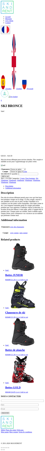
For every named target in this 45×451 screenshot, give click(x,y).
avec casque (14, 233)
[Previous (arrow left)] (2, 449)
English (19, 89)
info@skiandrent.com (8, 436)
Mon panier (5, 432)
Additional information (13, 188)
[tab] (24, 186)
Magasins (8, 19)
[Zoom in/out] (8, 447)
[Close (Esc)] (2, 447)
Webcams (20, 430)
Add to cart (5, 176)
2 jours (22, 178)
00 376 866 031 (6, 439)
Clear (25, 171)
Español (8, 89)
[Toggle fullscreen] (6, 447)
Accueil (8, 17)
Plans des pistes (11, 430)
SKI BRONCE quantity (9, 174)
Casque (5, 171)
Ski (37, 178)
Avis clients (9, 21)
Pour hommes (30, 178)
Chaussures (5, 169)
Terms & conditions (25, 432)
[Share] (4, 447)
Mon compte (13, 432)
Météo (3, 430)
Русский (30, 89)
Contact (8, 23)
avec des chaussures (17, 227)
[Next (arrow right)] (4, 449)
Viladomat (4, 180)
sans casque (23, 233)
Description (9, 186)
